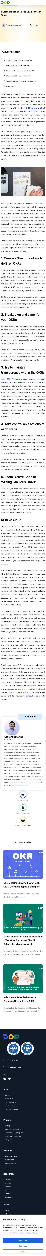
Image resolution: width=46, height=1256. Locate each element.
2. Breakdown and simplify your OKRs (17, 66)
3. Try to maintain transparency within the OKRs (20, 71)
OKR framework (14, 379)
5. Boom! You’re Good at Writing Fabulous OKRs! (21, 81)
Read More (24, 785)
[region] (23, 1235)
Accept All (23, 1240)
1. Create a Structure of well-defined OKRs (19, 60)
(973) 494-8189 (12, 1060)
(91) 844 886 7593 (13, 1067)
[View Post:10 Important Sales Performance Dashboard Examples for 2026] (23, 978)
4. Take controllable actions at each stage (19, 76)
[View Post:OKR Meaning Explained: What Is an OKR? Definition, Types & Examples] (23, 864)
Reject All (23, 1252)
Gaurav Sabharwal (13, 25)
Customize (23, 1246)
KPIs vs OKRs (10, 86)
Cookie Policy (32, 1233)
